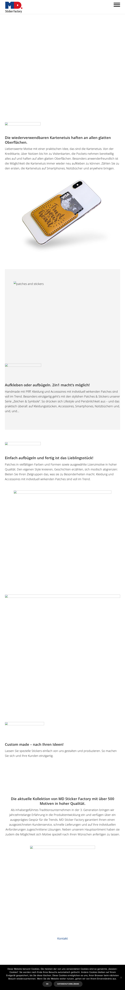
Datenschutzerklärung (68, 984)
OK (47, 984)
